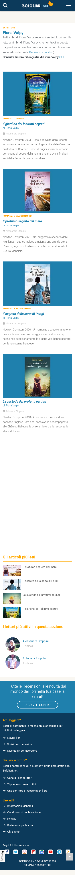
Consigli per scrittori (19, 778)
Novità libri (14, 737)
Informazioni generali (20, 806)
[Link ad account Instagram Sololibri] (24, 851)
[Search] (5, 5)
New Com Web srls (45, 860)
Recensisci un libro (41, 52)
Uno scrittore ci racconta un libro (27, 790)
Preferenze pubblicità (20, 825)
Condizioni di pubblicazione (24, 812)
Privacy (11, 818)
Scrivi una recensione (20, 744)
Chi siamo (13, 831)
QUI (61, 57)
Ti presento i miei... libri (21, 784)
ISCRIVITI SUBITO (37, 705)
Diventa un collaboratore (22, 750)
